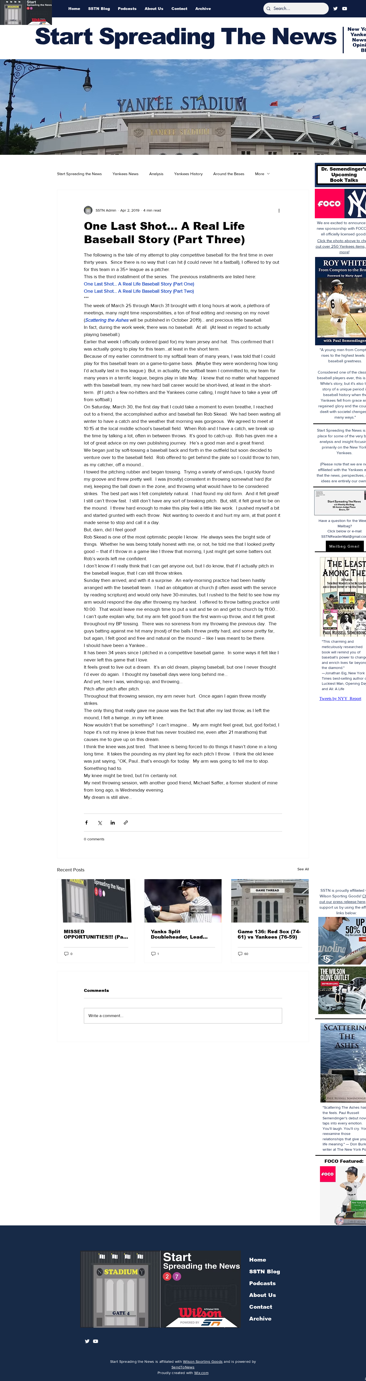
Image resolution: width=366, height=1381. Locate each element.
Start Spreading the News (79, 173)
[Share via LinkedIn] (112, 822)
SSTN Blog (264, 1271)
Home (257, 1260)
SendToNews (183, 1367)
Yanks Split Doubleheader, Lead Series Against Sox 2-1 (180, 934)
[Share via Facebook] (86, 822)
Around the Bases (228, 173)
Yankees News (126, 173)
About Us (262, 1295)
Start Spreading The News (185, 36)
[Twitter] (335, 9)
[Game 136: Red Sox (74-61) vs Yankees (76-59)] (270, 901)
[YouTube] (345, 9)
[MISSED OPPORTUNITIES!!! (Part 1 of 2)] (96, 901)
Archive (260, 1319)
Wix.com (201, 1373)
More (259, 173)
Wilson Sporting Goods (203, 1361)
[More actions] (279, 210)
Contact (260, 1307)
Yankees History (188, 173)
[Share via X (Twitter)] (99, 822)
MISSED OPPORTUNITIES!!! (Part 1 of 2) (96, 934)
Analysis (156, 173)
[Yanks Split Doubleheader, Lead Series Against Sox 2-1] (183, 901)
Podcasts (262, 1283)
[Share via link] (125, 822)
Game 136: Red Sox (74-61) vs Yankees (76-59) (269, 934)
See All (303, 869)
